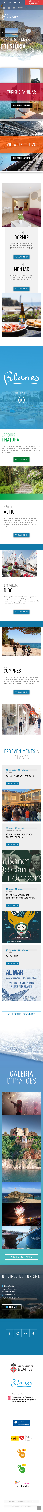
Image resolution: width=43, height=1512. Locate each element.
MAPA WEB (21, 1501)
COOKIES (29, 1501)
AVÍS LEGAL (11, 1501)
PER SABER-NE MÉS (21, 105)
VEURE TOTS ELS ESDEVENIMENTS (21, 1014)
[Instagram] (9, 2)
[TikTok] (19, 2)
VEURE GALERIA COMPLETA (21, 1257)
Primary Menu (39, 16)
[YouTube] (14, 2)
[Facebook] (4, 2)
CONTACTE (13, 1306)
